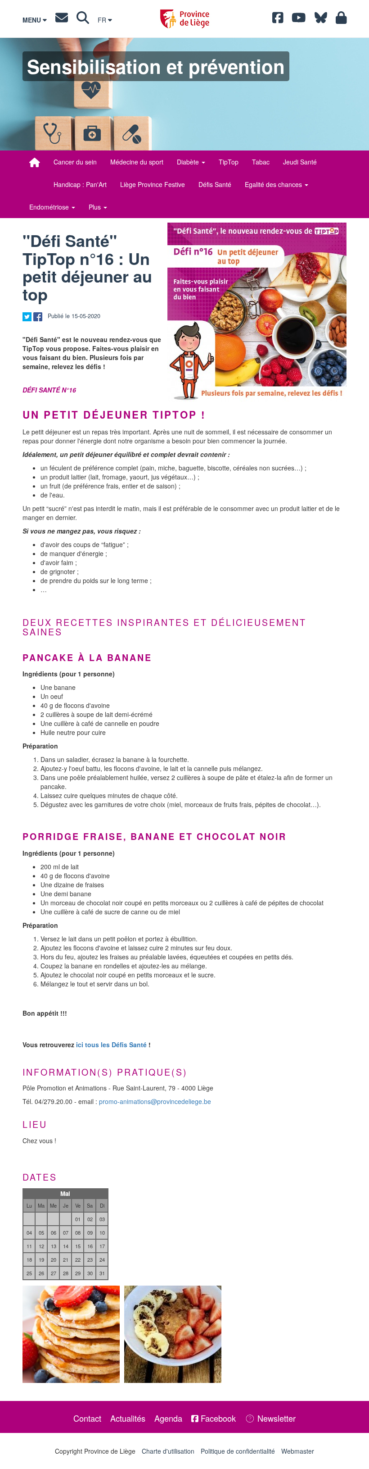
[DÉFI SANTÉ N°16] (256, 312)
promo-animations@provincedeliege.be (155, 1101)
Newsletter (275, 1418)
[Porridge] (172, 1334)
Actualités (127, 1418)
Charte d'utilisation (168, 1450)
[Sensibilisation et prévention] (34, 162)
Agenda (168, 1418)
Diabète (189, 161)
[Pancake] (71, 1334)
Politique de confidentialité (238, 1450)
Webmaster (297, 1450)
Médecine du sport (136, 161)
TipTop (228, 161)
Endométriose (50, 206)
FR (103, 19)
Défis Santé (214, 184)
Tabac (261, 161)
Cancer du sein (75, 161)
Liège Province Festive (152, 184)
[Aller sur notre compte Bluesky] (321, 19)
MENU (32, 19)
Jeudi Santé (300, 161)
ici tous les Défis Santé (111, 1044)
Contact (87, 1418)
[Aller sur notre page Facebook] (278, 19)
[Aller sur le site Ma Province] (341, 19)
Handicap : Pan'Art (80, 184)
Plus (96, 206)
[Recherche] (82, 19)
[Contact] (61, 19)
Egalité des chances (274, 184)
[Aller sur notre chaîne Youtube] (299, 19)
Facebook (217, 1418)
